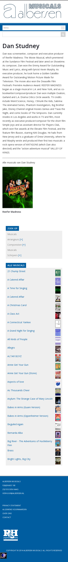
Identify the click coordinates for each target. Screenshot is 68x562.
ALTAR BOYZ (14, 356)
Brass (10, 450)
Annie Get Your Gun (17, 364)
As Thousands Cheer (18, 390)
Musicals (12, 234)
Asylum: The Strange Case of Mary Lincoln (30, 398)
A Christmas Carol (17, 305)
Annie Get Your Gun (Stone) (22, 373)
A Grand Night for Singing (20, 330)
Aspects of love (15, 381)
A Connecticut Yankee (19, 322)
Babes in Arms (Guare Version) (23, 407)
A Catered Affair (15, 279)
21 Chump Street (16, 271)
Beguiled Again (15, 424)
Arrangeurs (13, 239)
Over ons (7, 513)
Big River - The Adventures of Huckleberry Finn (29, 443)
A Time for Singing (17, 288)
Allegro (11, 347)
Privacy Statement (11, 505)
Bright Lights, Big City (18, 459)
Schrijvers (12, 255)
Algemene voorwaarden (14, 509)
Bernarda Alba (15, 432)
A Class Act (13, 313)
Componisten (14, 244)
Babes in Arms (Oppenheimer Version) (27, 415)
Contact (6, 517)
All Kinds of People (17, 339)
